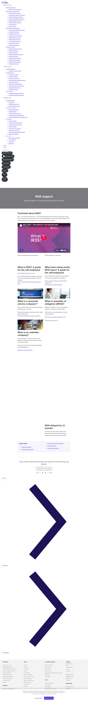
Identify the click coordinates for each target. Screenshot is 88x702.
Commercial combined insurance (17, 30)
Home (4, 478)
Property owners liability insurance (17, 80)
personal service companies (33, 316)
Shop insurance (12, 24)
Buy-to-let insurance (14, 74)
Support (5, 145)
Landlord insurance (7, 66)
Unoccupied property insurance (16, 85)
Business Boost (12, 126)
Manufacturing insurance (15, 37)
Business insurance (7, 5)
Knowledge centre (7, 97)
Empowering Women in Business (17, 132)
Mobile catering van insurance (16, 54)
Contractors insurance (14, 33)
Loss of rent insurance (14, 78)
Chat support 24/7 (8, 157)
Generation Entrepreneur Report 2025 (18, 117)
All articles (11, 102)
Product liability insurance (15, 22)
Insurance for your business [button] (12, 28)
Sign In (5, 170)
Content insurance (13, 76)
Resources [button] (8, 136)
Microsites (11, 143)
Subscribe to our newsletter (44, 468)
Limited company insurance (15, 35)
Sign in (5, 150)
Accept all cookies (49, 698)
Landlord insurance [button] (10, 69)
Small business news (14, 104)
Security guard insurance (15, 62)
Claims (4, 147)
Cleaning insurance (13, 56)
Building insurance (13, 89)
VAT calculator (12, 139)
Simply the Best (12, 121)
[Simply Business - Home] (5, 2)
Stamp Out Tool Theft (14, 130)
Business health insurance (15, 20)
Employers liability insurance (16, 17)
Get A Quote (6, 163)
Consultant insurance (14, 32)
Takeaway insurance (14, 63)
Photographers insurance (15, 58)
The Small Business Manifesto (16, 115)
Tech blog (11, 141)
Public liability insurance (15, 13)
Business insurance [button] (11, 7)
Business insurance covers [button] (12, 11)
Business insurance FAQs (15, 9)
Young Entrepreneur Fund (15, 124)
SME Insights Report (14, 109)
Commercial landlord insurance (16, 95)
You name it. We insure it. (15, 128)
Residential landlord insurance (16, 93)
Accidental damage (13, 82)
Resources (5, 565)
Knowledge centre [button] (10, 100)
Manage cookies (38, 698)
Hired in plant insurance (14, 60)
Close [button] (4, 179)
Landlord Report (13, 111)
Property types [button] (9, 91)
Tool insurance (12, 26)
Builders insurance (13, 50)
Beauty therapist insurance (15, 48)
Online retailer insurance (15, 39)
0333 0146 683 (7, 153)
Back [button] (4, 174)
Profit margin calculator (14, 138)
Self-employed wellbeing (15, 113)
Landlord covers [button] (10, 72)
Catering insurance (13, 52)
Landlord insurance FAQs (15, 71)
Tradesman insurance (14, 45)
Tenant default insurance (15, 87)
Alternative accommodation (15, 84)
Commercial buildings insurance (17, 19)
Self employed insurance (15, 41)
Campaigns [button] (9, 119)
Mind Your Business (14, 134)
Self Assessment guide (14, 106)
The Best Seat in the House (15, 122)
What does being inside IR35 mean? (54, 284)
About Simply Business (53, 448)
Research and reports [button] (11, 108)
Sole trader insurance (14, 43)
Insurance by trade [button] (10, 47)
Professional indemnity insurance (17, 15)
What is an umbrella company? (25, 350)
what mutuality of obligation (55, 317)
